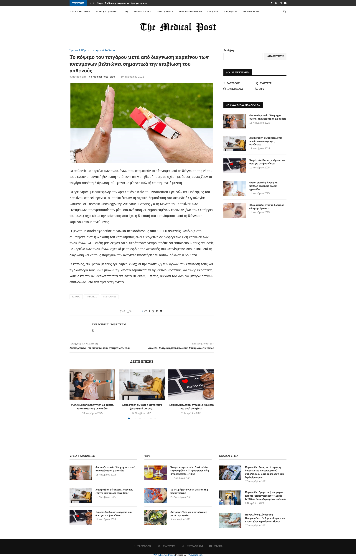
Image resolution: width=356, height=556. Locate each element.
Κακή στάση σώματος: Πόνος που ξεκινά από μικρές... (142, 406)
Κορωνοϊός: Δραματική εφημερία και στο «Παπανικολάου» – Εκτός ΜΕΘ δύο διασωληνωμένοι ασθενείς (265, 495)
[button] (90, 3)
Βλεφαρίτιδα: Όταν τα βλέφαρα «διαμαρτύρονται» (266, 206)
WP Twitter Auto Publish (164, 555)
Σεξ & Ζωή (212, 11)
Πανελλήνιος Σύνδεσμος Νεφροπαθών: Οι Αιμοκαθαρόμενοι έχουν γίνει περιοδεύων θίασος (265, 518)
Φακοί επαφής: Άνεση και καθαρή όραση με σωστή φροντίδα (263, 186)
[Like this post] (145, 311)
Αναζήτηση (230, 50)
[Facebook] (271, 3)
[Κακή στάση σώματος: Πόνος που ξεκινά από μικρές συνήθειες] (142, 384)
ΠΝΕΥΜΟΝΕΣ (109, 297)
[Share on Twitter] (153, 311)
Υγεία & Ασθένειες (107, 11)
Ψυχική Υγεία (251, 11)
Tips (125, 11)
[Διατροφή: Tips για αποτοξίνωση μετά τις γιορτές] (155, 517)
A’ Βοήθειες (230, 11)
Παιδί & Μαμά (165, 11)
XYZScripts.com (195, 555)
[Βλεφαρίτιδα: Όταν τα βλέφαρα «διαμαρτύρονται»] (234, 210)
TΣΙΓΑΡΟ (76, 297)
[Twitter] (276, 3)
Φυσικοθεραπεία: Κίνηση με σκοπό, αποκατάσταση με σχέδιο (92, 406)
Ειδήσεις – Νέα (142, 11)
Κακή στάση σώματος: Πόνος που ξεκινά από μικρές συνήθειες (265, 141)
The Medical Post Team (101, 76)
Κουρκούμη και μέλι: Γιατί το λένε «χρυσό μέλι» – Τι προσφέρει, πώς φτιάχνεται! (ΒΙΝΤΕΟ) (189, 470)
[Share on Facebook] (149, 311)
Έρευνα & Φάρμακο (190, 11)
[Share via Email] (161, 311)
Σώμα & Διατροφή (80, 11)
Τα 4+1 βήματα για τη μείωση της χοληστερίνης (189, 491)
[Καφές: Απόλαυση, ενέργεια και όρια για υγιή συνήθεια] (191, 384)
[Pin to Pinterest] (157, 311)
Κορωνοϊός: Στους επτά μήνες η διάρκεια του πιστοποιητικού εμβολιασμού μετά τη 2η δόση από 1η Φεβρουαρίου (264, 472)
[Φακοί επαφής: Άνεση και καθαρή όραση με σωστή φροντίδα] (234, 188)
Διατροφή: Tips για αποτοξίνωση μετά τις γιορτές (188, 513)
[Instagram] (281, 3)
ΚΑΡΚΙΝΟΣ (92, 297)
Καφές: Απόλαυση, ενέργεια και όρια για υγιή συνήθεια (126, 2)
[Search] (284, 11)
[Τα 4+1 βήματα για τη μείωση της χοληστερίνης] (155, 495)
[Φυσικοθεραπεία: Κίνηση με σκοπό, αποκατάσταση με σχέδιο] (92, 384)
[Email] (285, 3)
